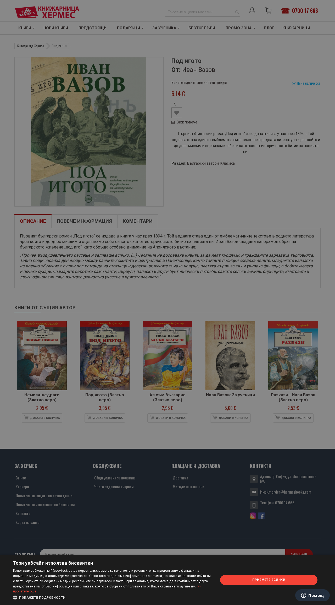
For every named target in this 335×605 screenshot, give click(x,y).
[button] (112, 597)
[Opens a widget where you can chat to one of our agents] (312, 595)
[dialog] (167, 580)
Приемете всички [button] (268, 580)
